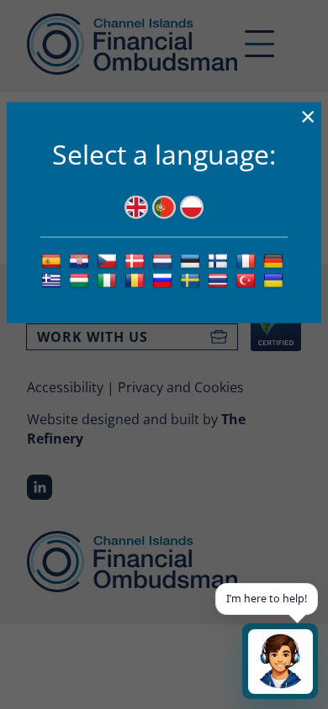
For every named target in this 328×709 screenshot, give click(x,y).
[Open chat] (280, 661)
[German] (275, 260)
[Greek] (53, 280)
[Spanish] (53, 260)
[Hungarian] (81, 280)
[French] (247, 260)
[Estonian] (192, 260)
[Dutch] (164, 260)
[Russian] (164, 280)
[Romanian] (136, 280)
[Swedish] (192, 280)
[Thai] (220, 280)
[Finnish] (220, 260)
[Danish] (136, 260)
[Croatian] (81, 260)
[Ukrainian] (275, 280)
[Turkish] (247, 280)
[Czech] (109, 260)
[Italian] (109, 280)
